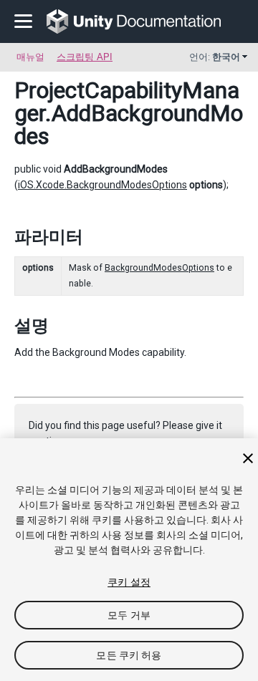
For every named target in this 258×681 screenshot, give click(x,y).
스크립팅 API (85, 57)
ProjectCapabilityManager (126, 102)
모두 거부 (129, 615)
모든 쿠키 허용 (128, 655)
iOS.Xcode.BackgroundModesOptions (102, 184)
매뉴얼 (30, 57)
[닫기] (248, 458)
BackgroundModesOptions (159, 268)
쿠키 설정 (129, 582)
